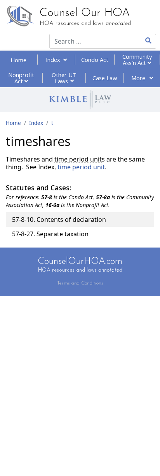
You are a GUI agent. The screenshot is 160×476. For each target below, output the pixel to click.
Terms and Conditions (80, 283)
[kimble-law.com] (80, 99)
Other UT (64, 78)
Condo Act (94, 59)
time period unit (78, 159)
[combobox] (90, 41)
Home (18, 60)
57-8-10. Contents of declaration (59, 219)
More (139, 78)
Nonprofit (21, 78)
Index (54, 59)
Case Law (104, 78)
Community (137, 60)
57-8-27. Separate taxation (50, 234)
